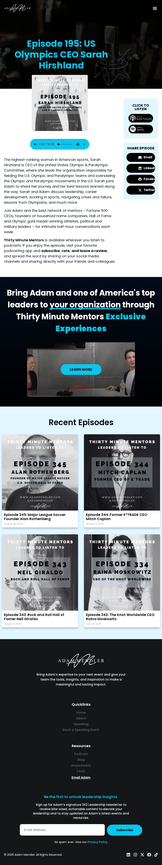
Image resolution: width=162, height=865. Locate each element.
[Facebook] (149, 855)
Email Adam (81, 777)
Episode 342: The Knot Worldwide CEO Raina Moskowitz (120, 617)
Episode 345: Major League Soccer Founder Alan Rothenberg (35, 516)
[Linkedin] (128, 855)
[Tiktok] (156, 855)
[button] (155, 8)
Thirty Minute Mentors (24, 240)
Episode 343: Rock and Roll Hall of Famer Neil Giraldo (34, 617)
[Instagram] (135, 855)
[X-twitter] (142, 855)
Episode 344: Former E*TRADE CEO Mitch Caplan (116, 516)
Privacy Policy (97, 842)
